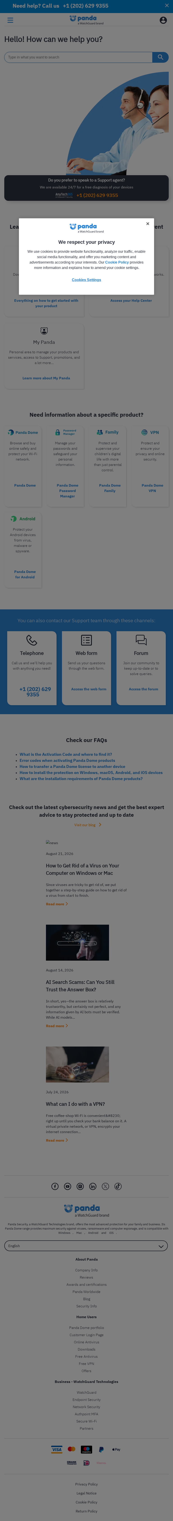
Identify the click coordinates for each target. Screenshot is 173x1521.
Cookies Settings (86, 280)
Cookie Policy (117, 262)
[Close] (148, 223)
